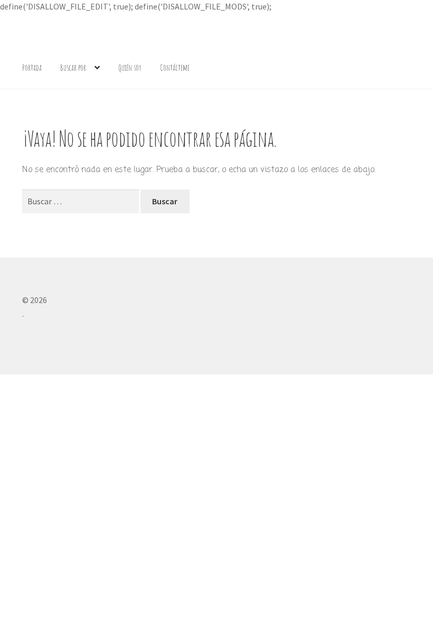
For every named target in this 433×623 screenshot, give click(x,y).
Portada (32, 67)
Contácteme (175, 67)
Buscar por (73, 67)
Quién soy (130, 67)
